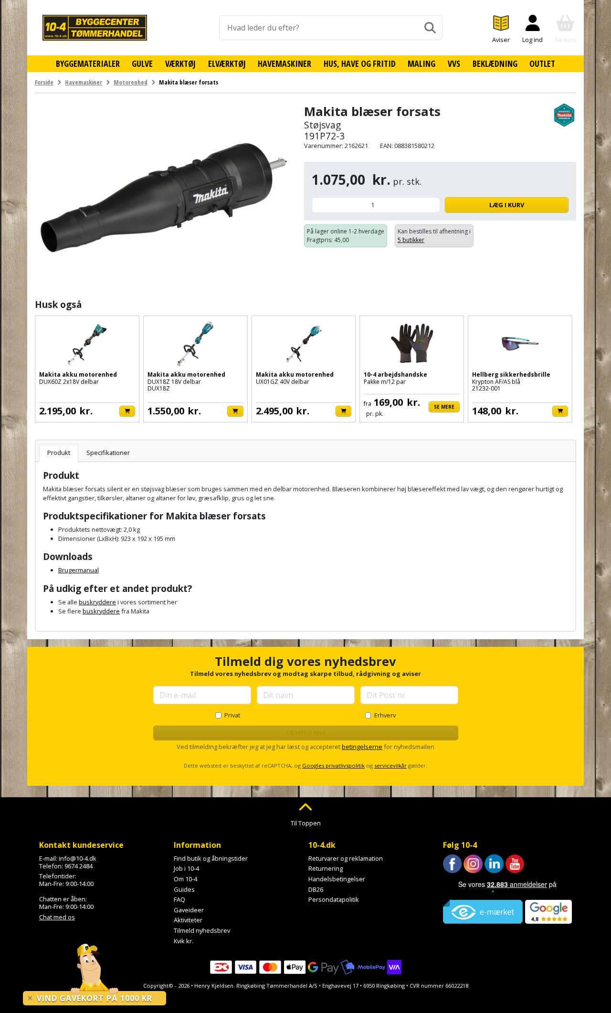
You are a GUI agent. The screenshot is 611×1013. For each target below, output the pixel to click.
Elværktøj (227, 63)
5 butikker (411, 240)
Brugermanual (78, 570)
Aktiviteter (188, 920)
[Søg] (430, 28)
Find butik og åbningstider (211, 858)
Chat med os (57, 917)
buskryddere (97, 602)
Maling (421, 63)
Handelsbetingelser (336, 879)
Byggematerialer (88, 63)
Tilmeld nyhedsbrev (202, 930)
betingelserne (362, 746)
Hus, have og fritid (360, 63)
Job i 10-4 (186, 868)
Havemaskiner (284, 63)
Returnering (325, 868)
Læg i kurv (506, 204)
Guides (184, 889)
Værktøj (180, 63)
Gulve (142, 63)
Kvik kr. (183, 941)
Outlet (542, 63)
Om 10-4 (185, 879)
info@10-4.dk (77, 858)
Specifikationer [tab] (108, 452)
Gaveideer (189, 910)
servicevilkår (390, 765)
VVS (454, 63)
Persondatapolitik (333, 899)
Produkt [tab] (58, 452)
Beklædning (495, 63)
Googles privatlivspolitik (333, 765)
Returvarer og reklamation (345, 858)
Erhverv (385, 715)
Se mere (444, 406)
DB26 (315, 889)
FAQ (179, 899)
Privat (232, 715)
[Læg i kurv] (127, 411)
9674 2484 (78, 866)
